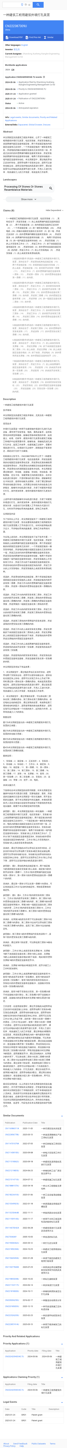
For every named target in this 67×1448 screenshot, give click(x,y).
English (24, 45)
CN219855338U (12, 1279)
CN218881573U (12, 1185)
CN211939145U (12, 1219)
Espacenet (23, 124)
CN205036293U (12, 1300)
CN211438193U (12, 1152)
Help (22, 1446)
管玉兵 (17, 49)
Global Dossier (35, 124)
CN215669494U (12, 1258)
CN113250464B (12, 1212)
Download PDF (16, 37)
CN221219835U (12, 1170)
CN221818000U (12, 1291)
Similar (50, 37)
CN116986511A (12, 1128)
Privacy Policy (9, 1446)
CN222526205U (12, 1315)
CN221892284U (12, 1249)
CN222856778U (12, 1134)
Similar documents (30, 117)
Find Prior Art (35, 37)
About (6, 1443)
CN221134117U (12, 1285)
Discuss (46, 124)
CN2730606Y (11, 1237)
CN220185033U (12, 1306)
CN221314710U (12, 1179)
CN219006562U (12, 1243)
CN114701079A (12, 1143)
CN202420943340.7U (14, 1356)
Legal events (15, 117)
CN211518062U (12, 1161)
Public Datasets (39, 1443)
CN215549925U (12, 1203)
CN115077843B (12, 1267)
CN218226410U (12, 1194)
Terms (52, 1443)
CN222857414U (12, 1324)
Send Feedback (20, 1443)
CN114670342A (12, 1228)
